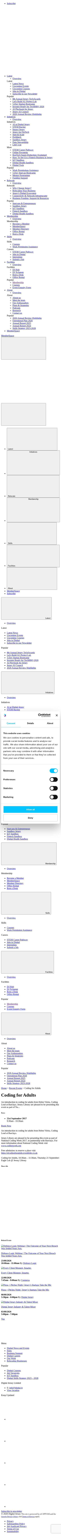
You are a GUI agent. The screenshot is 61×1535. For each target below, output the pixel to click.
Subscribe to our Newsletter (24, 94)
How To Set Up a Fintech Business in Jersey (32, 157)
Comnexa (25, 1280)
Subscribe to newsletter (11, 1511)
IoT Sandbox (18, 160)
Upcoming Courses (21, 89)
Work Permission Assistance (25, 247)
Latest (9, 76)
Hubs (9, 1350)
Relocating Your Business (23, 190)
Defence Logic (29, 1263)
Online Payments (20, 152)
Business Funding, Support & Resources (30, 198)
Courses (16, 244)
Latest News (18, 83)
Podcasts (16, 308)
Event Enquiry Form (21, 287)
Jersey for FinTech (20, 132)
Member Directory (20, 229)
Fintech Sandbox (20, 211)
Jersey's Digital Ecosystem (24, 193)
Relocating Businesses (17, 1361)
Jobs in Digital (18, 91)
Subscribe (11, 3)
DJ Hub (16, 269)
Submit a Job (18, 259)
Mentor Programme (21, 175)
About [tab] (50, 723)
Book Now (6, 1126)
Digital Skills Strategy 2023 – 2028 (22, 1378)
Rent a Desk (18, 234)
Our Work (11, 1358)
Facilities (11, 262)
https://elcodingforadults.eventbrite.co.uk (19, 1153)
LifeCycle (16, 145)
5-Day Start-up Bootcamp (24, 173)
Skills (9, 236)
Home (4, 1088)
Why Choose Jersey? (21, 188)
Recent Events (15, 1088)
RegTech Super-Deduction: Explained (29, 155)
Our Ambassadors (20, 303)
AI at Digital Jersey (21, 124)
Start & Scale (18, 134)
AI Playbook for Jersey (22, 109)
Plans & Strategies (20, 305)
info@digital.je (16, 1388)
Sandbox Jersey (19, 139)
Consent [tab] (11, 723)
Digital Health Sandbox (23, 162)
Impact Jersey (18, 129)
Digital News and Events (18, 1348)
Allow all (30, 809)
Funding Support (20, 178)
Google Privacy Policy (9, 1516)
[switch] (54, 779)
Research (16, 310)
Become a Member (21, 224)
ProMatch (16, 137)
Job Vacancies (13, 1373)
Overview (16, 78)
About (9, 290)
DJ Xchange (18, 272)
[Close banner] (57, 715)
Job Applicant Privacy (17, 1526)
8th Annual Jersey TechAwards (26, 99)
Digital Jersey (27, 1297)
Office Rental (18, 231)
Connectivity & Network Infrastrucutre (29, 196)
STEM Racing (19, 127)
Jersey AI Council (20, 111)
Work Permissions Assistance (25, 170)
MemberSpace (18, 226)
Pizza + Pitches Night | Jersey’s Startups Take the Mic (25, 1290)
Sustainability (13, 1531)
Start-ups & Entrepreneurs (24, 203)
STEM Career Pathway (22, 150)
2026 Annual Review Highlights (27, 114)
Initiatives (11, 117)
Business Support (14, 1353)
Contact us (17, 313)
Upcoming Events (20, 86)
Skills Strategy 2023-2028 (24, 328)
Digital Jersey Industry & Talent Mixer (18, 1307)
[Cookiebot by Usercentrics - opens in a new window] (38, 715)
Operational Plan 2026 (22, 320)
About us (16, 298)
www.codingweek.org (11, 1145)
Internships (17, 257)
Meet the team (18, 300)
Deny (30, 817)
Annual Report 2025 (21, 323)
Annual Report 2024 (21, 326)
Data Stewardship (20, 142)
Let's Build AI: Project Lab (24, 101)
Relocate (11, 180)
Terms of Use (13, 1529)
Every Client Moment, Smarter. (15, 1273)
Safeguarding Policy (16, 1524)
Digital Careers (13, 1356)
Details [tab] (30, 723)
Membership (12, 216)
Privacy (10, 1521)
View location (13, 1390)
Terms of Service (28, 1516)
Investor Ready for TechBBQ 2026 (28, 106)
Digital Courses (14, 1370)
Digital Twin (18, 165)
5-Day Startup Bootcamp (23, 104)
